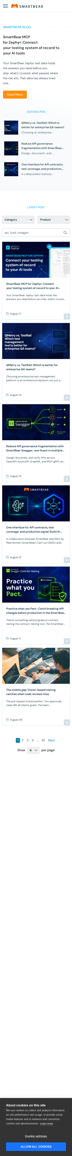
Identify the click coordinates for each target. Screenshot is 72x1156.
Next (51, 740)
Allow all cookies (36, 1146)
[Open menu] (5, 6)
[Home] (27, 6)
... (38, 740)
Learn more (46, 1123)
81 (43, 740)
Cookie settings (36, 1136)
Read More (15, 94)
